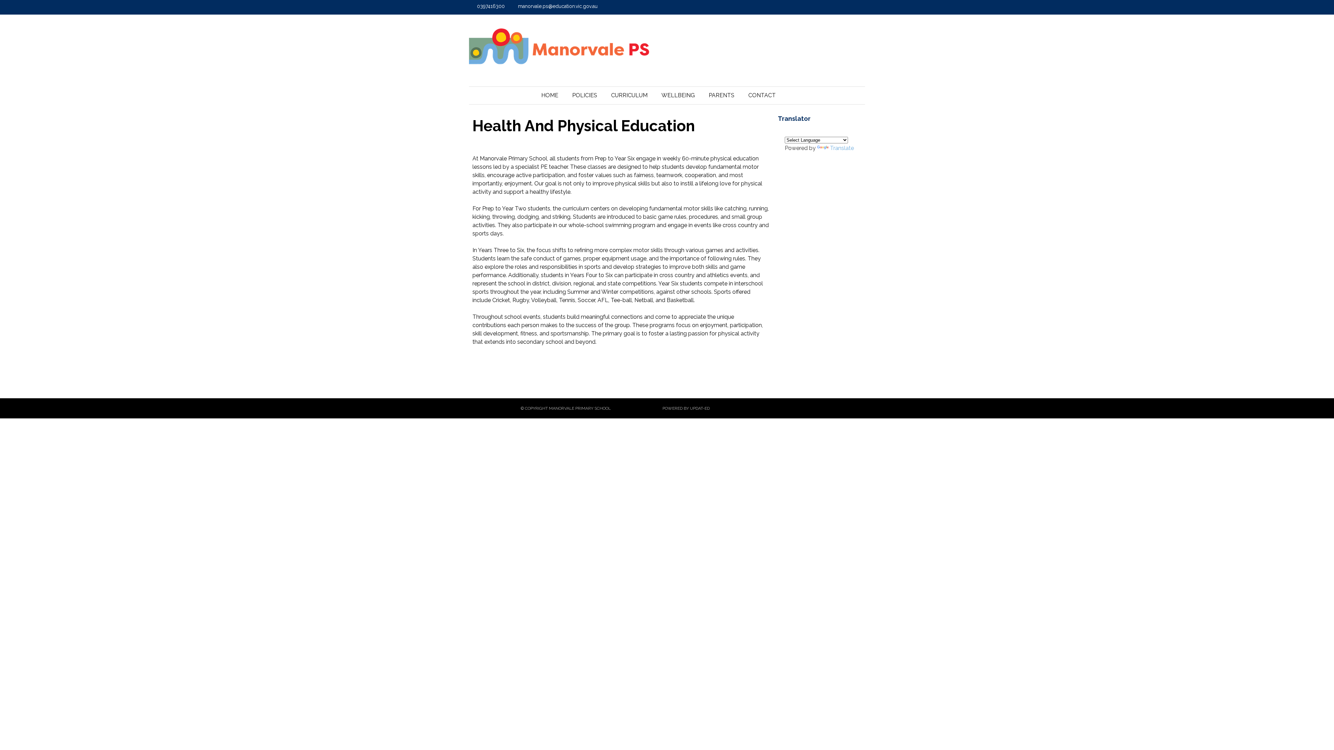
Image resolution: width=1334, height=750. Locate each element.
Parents (721, 95)
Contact (762, 95)
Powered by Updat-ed (686, 408)
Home (549, 95)
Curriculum (629, 95)
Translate (842, 148)
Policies (584, 95)
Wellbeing (678, 95)
